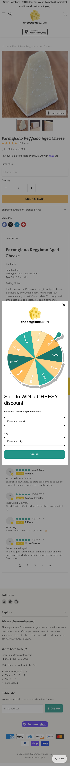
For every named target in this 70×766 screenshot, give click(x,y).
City (6, 433)
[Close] (64, 305)
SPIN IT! (34, 454)
